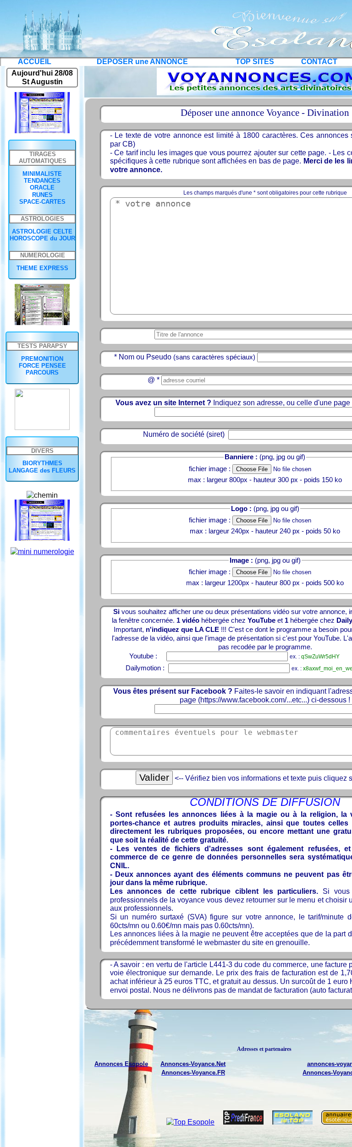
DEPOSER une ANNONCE (142, 61)
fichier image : (210, 469)
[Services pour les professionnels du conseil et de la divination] (42, 427)
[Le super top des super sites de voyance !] (295, 1122)
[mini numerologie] (42, 551)
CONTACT (319, 61)
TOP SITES (255, 61)
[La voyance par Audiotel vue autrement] (42, 322)
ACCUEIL (34, 61)
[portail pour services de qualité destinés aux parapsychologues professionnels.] (42, 131)
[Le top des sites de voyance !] (246, 1122)
